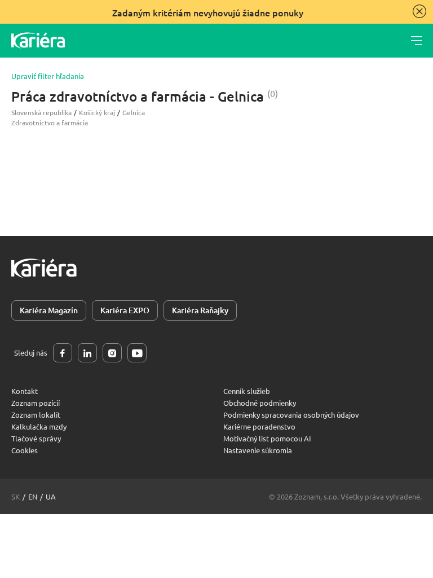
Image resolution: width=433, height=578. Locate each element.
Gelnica (133, 112)
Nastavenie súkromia (257, 450)
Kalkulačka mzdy (39, 426)
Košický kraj (97, 112)
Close (419, 11)
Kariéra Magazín (49, 310)
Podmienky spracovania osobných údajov (291, 414)
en (32, 496)
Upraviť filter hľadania (47, 76)
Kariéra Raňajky (200, 310)
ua (51, 496)
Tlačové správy (36, 438)
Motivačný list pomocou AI (267, 438)
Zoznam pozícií (35, 403)
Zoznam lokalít (35, 414)
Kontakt (24, 391)
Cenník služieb (246, 391)
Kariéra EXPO (124, 310)
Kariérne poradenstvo (259, 426)
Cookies (24, 450)
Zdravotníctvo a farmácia (49, 122)
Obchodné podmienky (259, 403)
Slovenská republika (41, 112)
